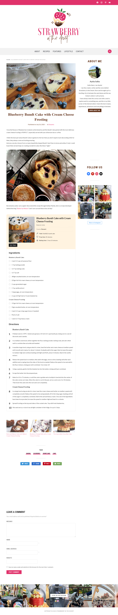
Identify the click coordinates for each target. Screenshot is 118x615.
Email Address (11, 549)
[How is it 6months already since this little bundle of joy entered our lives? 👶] (103, 193)
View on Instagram (95, 222)
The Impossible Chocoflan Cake (62, 434)
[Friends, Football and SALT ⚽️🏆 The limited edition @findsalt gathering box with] (86, 193)
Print (58, 463)
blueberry (37, 453)
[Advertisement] (41, 487)
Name (8, 540)
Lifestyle (68, 51)
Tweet (26, 463)
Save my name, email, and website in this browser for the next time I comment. (31, 567)
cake (54, 453)
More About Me (94, 110)
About (37, 51)
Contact (80, 51)
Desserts (51, 124)
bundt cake (46, 453)
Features (57, 51)
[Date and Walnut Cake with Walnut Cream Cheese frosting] (17, 426)
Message (9, 521)
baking (28, 453)
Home (8, 59)
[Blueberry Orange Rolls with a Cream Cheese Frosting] (40, 426)
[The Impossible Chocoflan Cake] (64, 426)
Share (37, 463)
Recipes (46, 51)
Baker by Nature (22, 208)
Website (9, 558)
